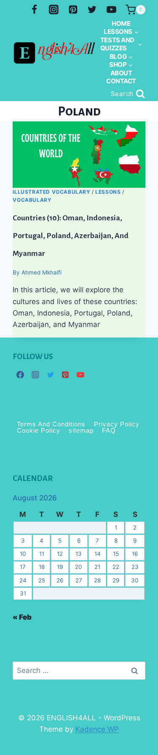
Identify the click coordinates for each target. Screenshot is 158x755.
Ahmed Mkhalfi (41, 272)
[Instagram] (53, 9)
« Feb (22, 617)
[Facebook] (34, 9)
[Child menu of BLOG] (121, 56)
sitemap (81, 430)
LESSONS (108, 192)
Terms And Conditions (51, 424)
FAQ (109, 430)
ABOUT (121, 73)
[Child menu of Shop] (121, 64)
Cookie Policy (38, 430)
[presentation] (79, 154)
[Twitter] (92, 9)
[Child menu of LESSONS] (121, 31)
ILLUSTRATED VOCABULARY (51, 192)
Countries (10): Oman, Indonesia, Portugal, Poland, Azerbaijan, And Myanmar (71, 235)
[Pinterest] (73, 9)
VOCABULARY (32, 200)
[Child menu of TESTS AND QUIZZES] (121, 44)
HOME (121, 23)
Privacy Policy (116, 424)
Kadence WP (97, 729)
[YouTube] (111, 9)
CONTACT (121, 81)
